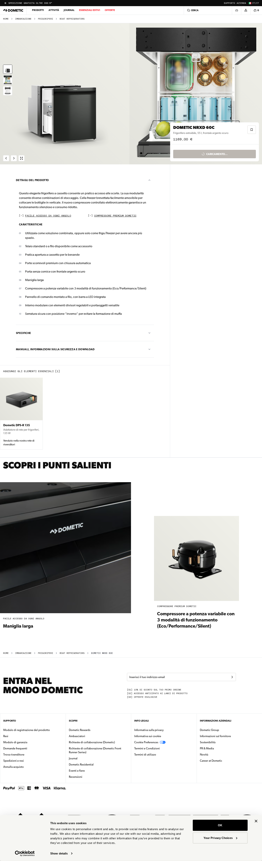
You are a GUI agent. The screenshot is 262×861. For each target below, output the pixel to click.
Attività (54, 10)
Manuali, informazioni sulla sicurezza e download (55, 349)
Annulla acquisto (13, 767)
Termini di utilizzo (145, 754)
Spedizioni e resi (13, 760)
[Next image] (196, 93)
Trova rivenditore (13, 754)
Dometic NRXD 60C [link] (102, 653)
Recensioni (75, 777)
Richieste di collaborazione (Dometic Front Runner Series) (95, 750)
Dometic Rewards (79, 730)
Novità (216, 754)
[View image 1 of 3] (7, 69)
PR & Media (219, 748)
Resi (5, 736)
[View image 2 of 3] (7, 80)
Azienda (241, 3)
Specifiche (23, 333)
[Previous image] (65, 93)
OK (220, 825)
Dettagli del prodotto (32, 180)
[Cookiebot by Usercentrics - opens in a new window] (25, 853)
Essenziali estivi (89, 10)
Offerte (110, 10)
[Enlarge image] (21, 158)
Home (6, 19)
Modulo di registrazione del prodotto (26, 730)
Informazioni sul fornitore (215, 736)
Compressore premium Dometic (115, 216)
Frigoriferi (45, 19)
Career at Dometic (223, 760)
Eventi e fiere (77, 770)
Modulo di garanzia (15, 742)
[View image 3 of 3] (7, 90)
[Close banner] (256, 821)
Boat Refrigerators (72, 19)
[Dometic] (13, 10)
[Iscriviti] (232, 677)
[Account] (245, 10)
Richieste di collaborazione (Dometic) (92, 742)
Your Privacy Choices (218, 837)
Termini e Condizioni (147, 748)
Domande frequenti (15, 748)
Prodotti (38, 10)
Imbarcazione (23, 19)
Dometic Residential (93, 764)
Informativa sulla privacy (149, 730)
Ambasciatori (77, 736)
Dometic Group (221, 730)
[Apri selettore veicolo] (236, 10)
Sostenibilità (207, 742)
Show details (59, 853)
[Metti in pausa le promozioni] (5, 3)
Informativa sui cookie (147, 736)
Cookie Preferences (146, 742)
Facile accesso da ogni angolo (48, 216)
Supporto (229, 3)
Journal (69, 10)
